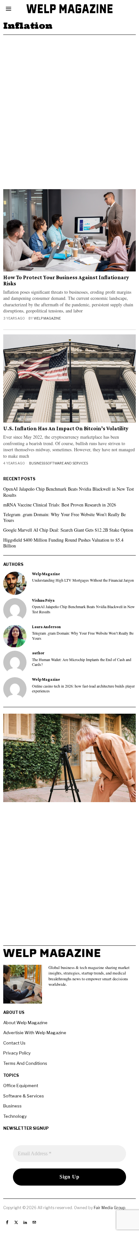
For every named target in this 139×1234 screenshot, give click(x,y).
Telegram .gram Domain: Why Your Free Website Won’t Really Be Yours (64, 517)
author (38, 653)
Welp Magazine (47, 318)
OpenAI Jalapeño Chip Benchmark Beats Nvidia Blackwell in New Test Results (68, 492)
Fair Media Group (109, 1207)
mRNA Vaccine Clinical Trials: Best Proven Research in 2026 (59, 505)
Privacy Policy (17, 1053)
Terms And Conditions (25, 1063)
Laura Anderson (46, 627)
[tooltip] (15, 583)
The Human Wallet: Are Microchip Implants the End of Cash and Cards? (81, 662)
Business (37, 463)
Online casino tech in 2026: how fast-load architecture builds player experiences (83, 688)
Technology (15, 1116)
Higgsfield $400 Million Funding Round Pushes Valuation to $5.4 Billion (63, 543)
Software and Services (67, 463)
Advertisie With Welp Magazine (34, 1032)
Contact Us (14, 1042)
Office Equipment (20, 1085)
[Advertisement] (69, 107)
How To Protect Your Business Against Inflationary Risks (66, 281)
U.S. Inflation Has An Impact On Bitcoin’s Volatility (65, 429)
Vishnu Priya (43, 600)
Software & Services (23, 1095)
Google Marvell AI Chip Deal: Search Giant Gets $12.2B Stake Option (68, 530)
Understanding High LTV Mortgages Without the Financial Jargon (83, 580)
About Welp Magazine (25, 1022)
